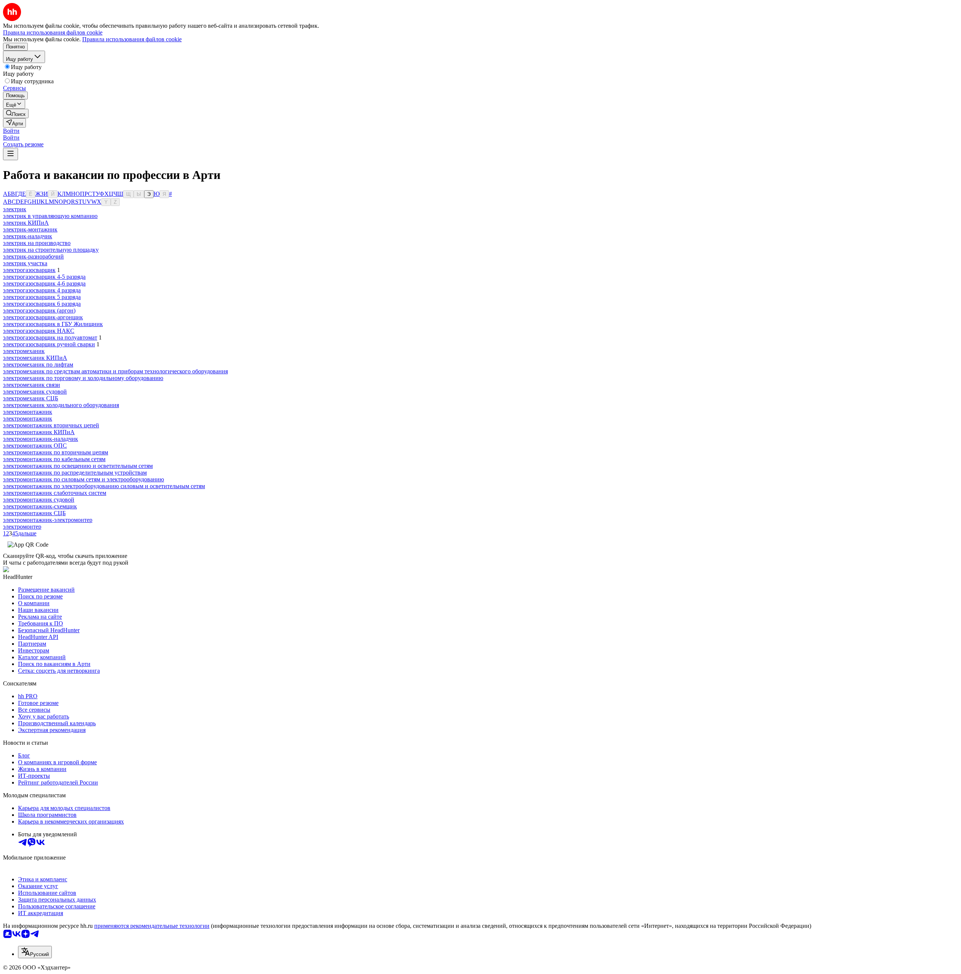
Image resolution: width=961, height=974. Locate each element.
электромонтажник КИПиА (39, 432)
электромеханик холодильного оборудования (61, 405)
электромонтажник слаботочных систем (54, 493)
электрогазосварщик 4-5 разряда (44, 277)
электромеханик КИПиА (35, 358)
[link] (16, 113)
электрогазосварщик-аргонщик (43, 317)
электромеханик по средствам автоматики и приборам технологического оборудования (115, 371)
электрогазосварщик (29, 270)
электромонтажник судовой (38, 499)
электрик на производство (37, 243)
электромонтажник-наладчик (40, 439)
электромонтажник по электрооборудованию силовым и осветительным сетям (104, 486)
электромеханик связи (31, 385)
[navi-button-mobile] (10, 154)
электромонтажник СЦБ (34, 513)
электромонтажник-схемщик (40, 506)
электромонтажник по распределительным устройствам (75, 472)
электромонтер (22, 526)
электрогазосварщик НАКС (38, 331)
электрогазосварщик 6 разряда (42, 304)
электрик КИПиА (26, 222)
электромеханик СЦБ (30, 398)
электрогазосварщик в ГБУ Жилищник (53, 324)
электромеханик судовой (35, 391)
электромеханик (24, 351)
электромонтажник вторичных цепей (51, 425)
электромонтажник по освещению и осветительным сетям (78, 466)
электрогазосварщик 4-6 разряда (44, 283)
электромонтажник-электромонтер (47, 520)
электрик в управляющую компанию (50, 216)
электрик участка (25, 263)
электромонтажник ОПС (35, 445)
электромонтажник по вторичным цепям (55, 452)
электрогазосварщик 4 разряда (42, 290)
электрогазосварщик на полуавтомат (50, 337)
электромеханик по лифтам (38, 364)
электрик (14, 209)
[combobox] (35, 952)
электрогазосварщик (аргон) (39, 310)
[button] (11, 131)
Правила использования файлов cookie (132, 39)
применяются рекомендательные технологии (151, 926)
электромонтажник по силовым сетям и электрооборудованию (83, 479)
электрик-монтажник (30, 229)
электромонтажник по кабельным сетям (54, 459)
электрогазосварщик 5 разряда (42, 297)
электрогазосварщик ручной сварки (49, 344)
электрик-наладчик (27, 236)
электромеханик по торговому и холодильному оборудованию (83, 378)
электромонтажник (27, 412)
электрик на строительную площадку (51, 250)
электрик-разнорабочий (33, 256)
